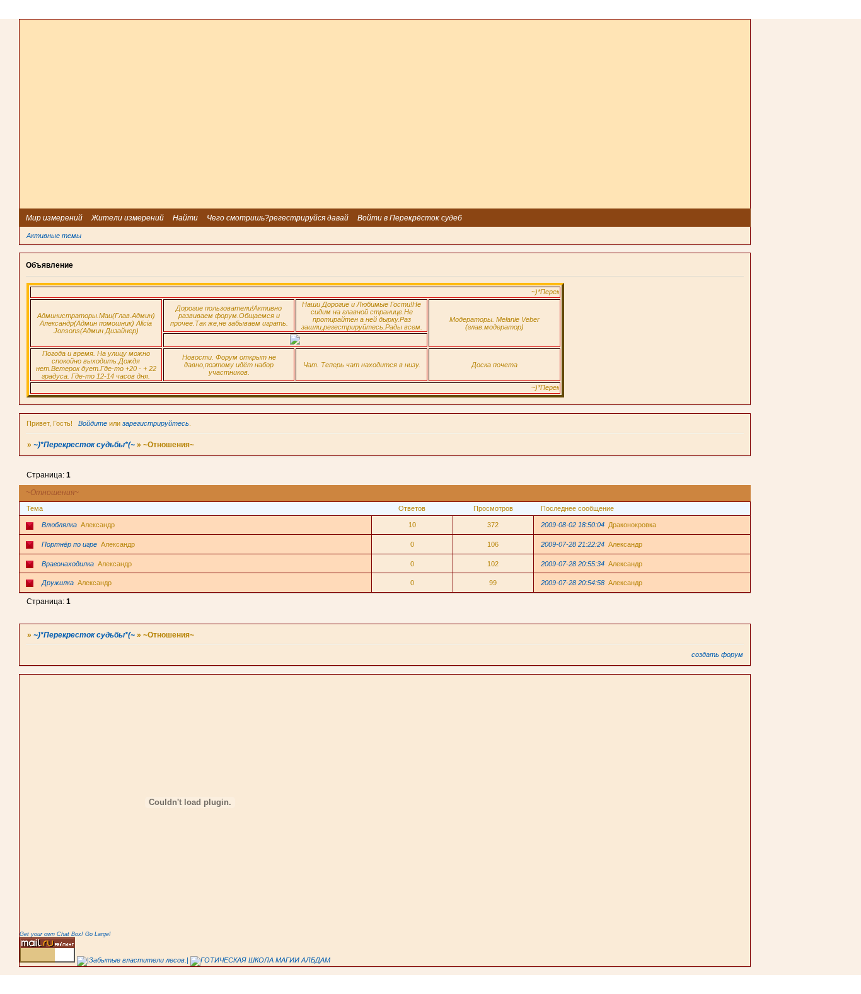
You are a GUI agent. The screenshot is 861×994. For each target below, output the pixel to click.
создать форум (717, 654)
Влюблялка (59, 524)
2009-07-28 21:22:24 (572, 544)
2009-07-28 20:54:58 (572, 582)
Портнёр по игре (69, 544)
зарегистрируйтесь (155, 423)
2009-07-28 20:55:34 (572, 564)
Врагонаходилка (68, 564)
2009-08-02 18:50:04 (572, 524)
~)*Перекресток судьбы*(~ (84, 444)
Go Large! (98, 934)
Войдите (92, 423)
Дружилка (58, 582)
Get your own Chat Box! (51, 934)
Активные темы (53, 235)
